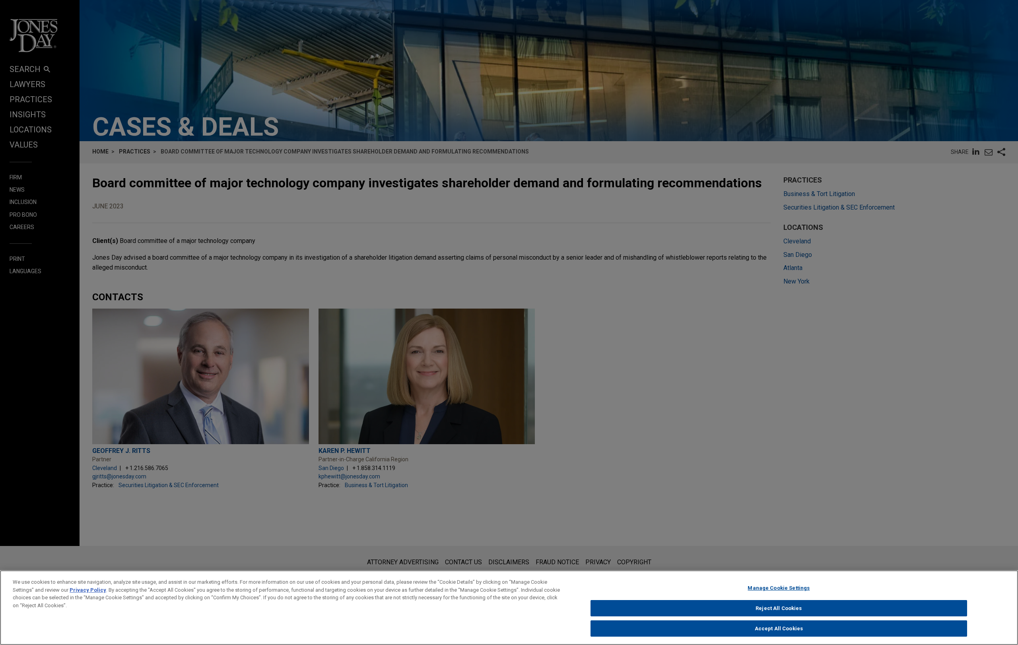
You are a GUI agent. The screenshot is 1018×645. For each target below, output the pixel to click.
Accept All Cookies (779, 628)
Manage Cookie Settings (779, 588)
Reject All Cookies (779, 608)
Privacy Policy (88, 590)
